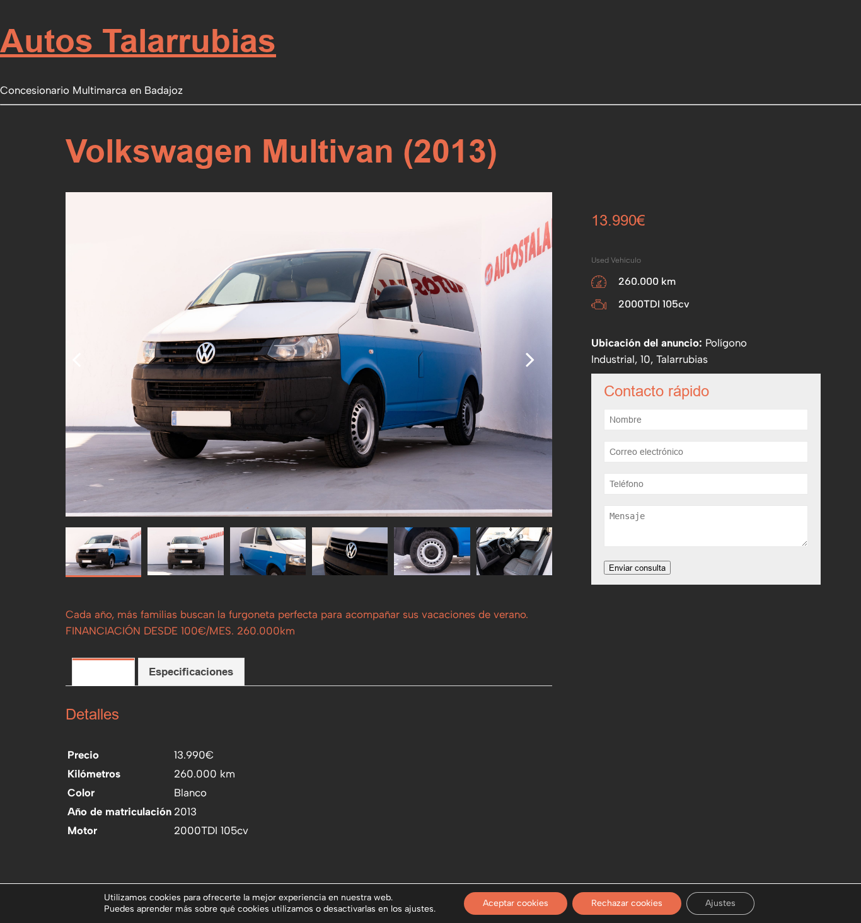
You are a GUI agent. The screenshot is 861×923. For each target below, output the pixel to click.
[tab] (103, 672)
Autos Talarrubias (138, 40)
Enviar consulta (637, 568)
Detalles (103, 672)
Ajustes (720, 903)
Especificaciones (191, 672)
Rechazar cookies (626, 903)
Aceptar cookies (515, 903)
